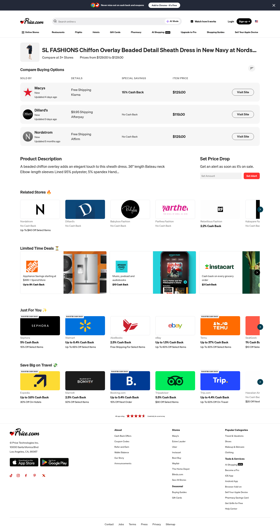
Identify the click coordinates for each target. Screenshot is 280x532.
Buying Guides (179, 492)
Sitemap (170, 524)
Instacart (176, 452)
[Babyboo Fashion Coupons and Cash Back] (130, 216)
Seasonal (177, 486)
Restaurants (58, 32)
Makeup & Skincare (234, 447)
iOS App (229, 475)
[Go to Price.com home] (32, 21)
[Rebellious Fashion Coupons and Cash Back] (220, 216)
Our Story (119, 458)
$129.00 (179, 92)
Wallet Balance (121, 452)
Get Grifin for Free (234, 503)
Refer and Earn (121, 447)
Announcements (122, 463)
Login (231, 21)
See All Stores (179, 480)
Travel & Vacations (234, 436)
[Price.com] (24, 439)
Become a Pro (232, 470)
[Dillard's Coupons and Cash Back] (85, 216)
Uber (174, 447)
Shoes (228, 441)
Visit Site (243, 92)
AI (174, 21)
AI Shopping (158, 32)
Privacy (156, 524)
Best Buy (176, 458)
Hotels (96, 32)
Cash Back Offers (122, 436)
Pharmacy (136, 32)
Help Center (231, 508)
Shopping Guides (215, 32)
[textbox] (256, 21)
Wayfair (175, 463)
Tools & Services (235, 458)
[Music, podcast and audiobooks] (153, 272)
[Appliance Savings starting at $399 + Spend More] (63, 272)
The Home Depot (181, 469)
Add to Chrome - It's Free (164, 5)
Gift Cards (115, 32)
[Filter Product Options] (251, 68)
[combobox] (117, 21)
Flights (78, 32)
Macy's (175, 436)
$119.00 (179, 114)
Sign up (243, 21)
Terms (132, 524)
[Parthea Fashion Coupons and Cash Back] (175, 216)
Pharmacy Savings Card (237, 497)
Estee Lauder (179, 441)
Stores (176, 429)
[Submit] (55, 22)
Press (144, 524)
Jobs (121, 524)
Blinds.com (177, 474)
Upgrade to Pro (188, 32)
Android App (231, 481)
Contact (109, 524)
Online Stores (32, 32)
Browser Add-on (233, 486)
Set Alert (251, 176)
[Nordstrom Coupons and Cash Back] (40, 216)
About (118, 429)
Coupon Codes (121, 441)
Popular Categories (236, 429)
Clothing (229, 452)
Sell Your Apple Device (246, 32)
